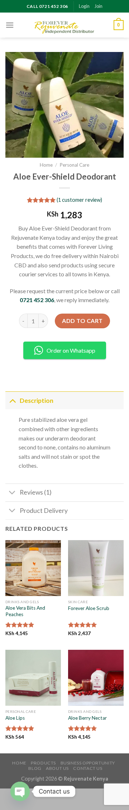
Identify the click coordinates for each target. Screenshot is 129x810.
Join (98, 6)
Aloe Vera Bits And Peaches (25, 611)
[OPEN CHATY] (20, 791)
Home (46, 165)
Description (36, 400)
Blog (34, 768)
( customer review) (79, 200)
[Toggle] (12, 400)
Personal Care (74, 165)
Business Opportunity (88, 763)
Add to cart (82, 320)
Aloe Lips (15, 718)
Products (43, 763)
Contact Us (87, 768)
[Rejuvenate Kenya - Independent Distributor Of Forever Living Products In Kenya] (64, 25)
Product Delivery (44, 510)
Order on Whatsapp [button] (71, 350)
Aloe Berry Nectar (87, 718)
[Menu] (9, 25)
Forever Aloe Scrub (88, 608)
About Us (57, 768)
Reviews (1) (36, 492)
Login (84, 6)
